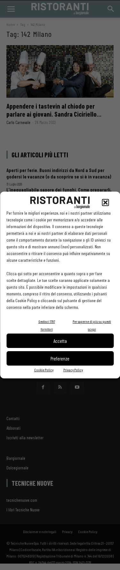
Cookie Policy (43, 370)
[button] (105, 202)
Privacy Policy (73, 370)
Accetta (60, 341)
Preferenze (60, 358)
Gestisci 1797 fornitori (46, 325)
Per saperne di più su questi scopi (92, 325)
